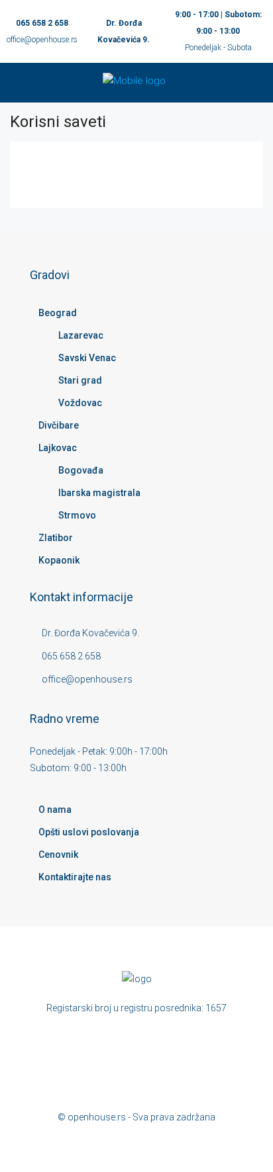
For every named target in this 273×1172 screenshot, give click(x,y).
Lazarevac (80, 335)
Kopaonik (59, 560)
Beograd (57, 313)
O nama (55, 809)
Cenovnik (58, 854)
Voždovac (80, 403)
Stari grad (80, 380)
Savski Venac (87, 358)
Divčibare (58, 425)
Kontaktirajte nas (74, 877)
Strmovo (77, 515)
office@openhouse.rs (42, 39)
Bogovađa (80, 470)
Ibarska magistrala (99, 492)
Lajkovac (57, 447)
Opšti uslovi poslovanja (88, 832)
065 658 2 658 (42, 23)
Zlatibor (55, 537)
